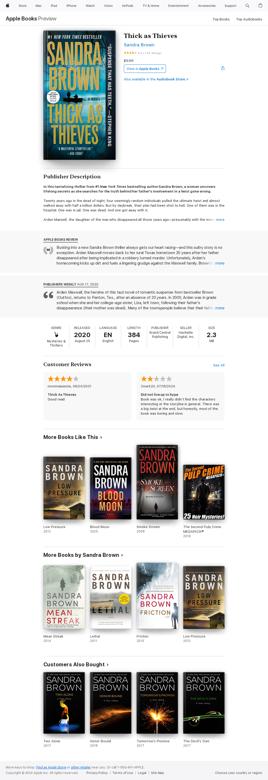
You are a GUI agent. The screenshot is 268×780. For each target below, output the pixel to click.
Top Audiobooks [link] (249, 19)
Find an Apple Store (51, 767)
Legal (142, 773)
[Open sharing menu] (223, 68)
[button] (247, 6)
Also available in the (154, 79)
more (220, 220)
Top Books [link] (221, 19)
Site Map (157, 773)
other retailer (81, 767)
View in (143, 69)
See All (219, 365)
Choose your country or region (238, 773)
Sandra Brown (139, 44)
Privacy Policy (97, 773)
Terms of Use (122, 773)
